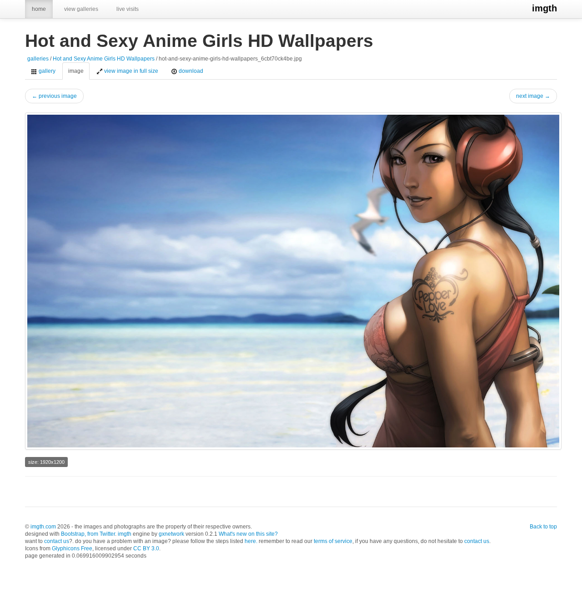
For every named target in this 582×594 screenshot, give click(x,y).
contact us (56, 541)
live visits (127, 9)
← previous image (54, 96)
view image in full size (130, 71)
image (76, 71)
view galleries (81, 9)
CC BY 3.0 (146, 548)
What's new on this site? (248, 534)
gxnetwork (171, 534)
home (39, 9)
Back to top (543, 526)
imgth (544, 8)
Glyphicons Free (72, 548)
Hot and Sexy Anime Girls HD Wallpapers (104, 59)
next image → (533, 96)
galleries (38, 59)
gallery (46, 71)
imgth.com (43, 526)
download (190, 71)
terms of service (333, 541)
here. (251, 541)
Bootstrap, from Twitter (88, 534)
